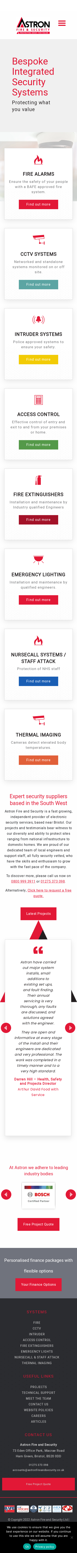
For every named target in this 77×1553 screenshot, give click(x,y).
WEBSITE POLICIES (38, 1410)
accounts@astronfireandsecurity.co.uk (38, 1470)
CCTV (37, 1328)
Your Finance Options (38, 1284)
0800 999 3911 (23, 881)
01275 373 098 (53, 881)
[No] (72, 1537)
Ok (27, 1546)
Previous (5, 1194)
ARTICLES (38, 1421)
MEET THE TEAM (38, 1398)
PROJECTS (38, 1387)
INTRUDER (37, 1334)
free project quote (38, 1224)
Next (71, 1028)
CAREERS (38, 1416)
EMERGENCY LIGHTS (37, 1351)
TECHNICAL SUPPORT (38, 1393)
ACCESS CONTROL (37, 1340)
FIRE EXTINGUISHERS (36, 1346)
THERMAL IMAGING (37, 1363)
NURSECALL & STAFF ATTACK (37, 1357)
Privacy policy (44, 1546)
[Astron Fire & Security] (38, 25)
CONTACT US (38, 1404)
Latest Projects (38, 913)
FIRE (36, 1323)
